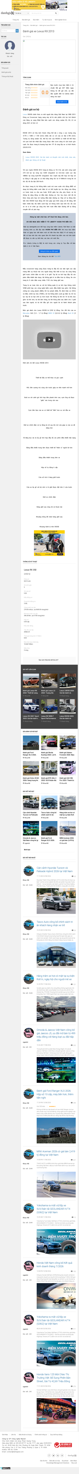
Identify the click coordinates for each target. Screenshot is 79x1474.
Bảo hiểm (36, 20)
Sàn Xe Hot (43, 1461)
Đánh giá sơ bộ (6, 72)
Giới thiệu (5, 1434)
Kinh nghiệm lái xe (60, 20)
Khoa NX (27, 696)
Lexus (25, 114)
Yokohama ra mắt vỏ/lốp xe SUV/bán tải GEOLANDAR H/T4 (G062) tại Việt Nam (53, 1209)
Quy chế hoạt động (56, 1434)
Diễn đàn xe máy (54, 1461)
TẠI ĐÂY (57, 256)
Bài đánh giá (26, 20)
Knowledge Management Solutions (58, 1463)
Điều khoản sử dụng (25, 1434)
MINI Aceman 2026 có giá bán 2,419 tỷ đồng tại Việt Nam (67, 840)
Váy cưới (74, 1463)
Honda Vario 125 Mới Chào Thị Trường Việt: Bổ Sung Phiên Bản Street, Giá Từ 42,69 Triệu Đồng (53, 1378)
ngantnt (27, 843)
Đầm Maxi (73, 1461)
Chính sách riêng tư (41, 1434)
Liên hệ (13, 1434)
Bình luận (27, 849)
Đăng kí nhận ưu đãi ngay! (49, 251)
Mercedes (26, 313)
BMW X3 (51, 313)
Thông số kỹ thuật (7, 76)
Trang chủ (16, 20)
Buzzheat (65, 1461)
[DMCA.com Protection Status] (5, 1469)
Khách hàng (65, 696)
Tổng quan (5, 68)
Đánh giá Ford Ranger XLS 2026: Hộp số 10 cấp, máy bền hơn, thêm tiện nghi (55, 1094)
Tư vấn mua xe (47, 20)
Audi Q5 (71, 313)
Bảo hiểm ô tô (62, 102)
